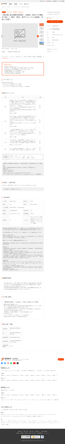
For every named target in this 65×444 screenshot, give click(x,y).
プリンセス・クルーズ (52, 414)
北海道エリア (3, 375)
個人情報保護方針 (40, 433)
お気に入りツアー (43, 1)
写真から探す (53, 370)
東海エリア (28, 375)
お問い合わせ (49, 1)
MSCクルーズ (3, 414)
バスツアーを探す (4, 370)
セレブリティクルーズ (43, 414)
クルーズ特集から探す (5, 409)
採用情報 (21, 433)
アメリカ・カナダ (43, 399)
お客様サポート (55, 1)
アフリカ (7, 399)
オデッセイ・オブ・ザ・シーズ (54, 422)
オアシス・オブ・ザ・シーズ (42, 422)
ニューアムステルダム (32, 422)
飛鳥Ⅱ (7, 424)
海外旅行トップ (5, 387)
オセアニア (24, 399)
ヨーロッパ (3, 399)
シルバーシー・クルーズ (33, 414)
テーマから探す (38, 370)
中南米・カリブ (50, 399)
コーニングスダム (23, 422)
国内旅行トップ (5, 367)
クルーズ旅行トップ (6, 406)
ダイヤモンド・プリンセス (5, 422)
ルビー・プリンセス (15, 422)
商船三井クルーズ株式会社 (31, 416)
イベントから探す (46, 370)
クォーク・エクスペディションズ (21, 414)
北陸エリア (22, 375)
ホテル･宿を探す (24, 370)
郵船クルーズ (40, 416)
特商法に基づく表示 (32, 433)
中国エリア (38, 375)
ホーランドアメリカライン (5, 416)
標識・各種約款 (44, 431)
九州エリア (49, 375)
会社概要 (17, 433)
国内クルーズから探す (14, 409)
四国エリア (44, 375)
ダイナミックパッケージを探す (14, 370)
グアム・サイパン (35, 399)
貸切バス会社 (26, 431)
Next (38, 36)
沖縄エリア (55, 375)
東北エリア (9, 375)
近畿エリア (33, 375)
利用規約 (26, 433)
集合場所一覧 (20, 431)
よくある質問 (62, 1)
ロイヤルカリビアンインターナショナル (19, 416)
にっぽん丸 (3, 424)
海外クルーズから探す (23, 409)
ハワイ (29, 399)
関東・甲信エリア (16, 375)
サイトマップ (46, 433)
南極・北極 (56, 399)
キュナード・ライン (10, 414)
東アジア (19, 399)
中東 (12, 399)
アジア (15, 399)
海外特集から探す (4, 390)
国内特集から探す (31, 370)
